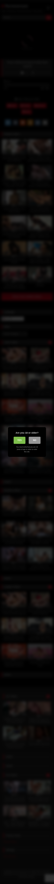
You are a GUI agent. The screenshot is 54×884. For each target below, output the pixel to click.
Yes (19, 440)
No (34, 440)
